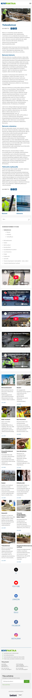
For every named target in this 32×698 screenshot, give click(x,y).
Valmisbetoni (7, 230)
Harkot (5, 242)
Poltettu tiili (6, 256)
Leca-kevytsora (7, 251)
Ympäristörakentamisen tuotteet (12, 263)
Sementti (6, 258)
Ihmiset (8, 232)
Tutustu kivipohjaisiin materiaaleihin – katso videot (16, 261)
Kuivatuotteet (7, 247)
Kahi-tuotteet (7, 245)
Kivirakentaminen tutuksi (10, 226)
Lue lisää (3, 402)
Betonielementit (8, 240)
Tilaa (26, 681)
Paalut (5, 254)
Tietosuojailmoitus (6, 684)
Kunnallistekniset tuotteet (10, 249)
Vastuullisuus (10, 236)
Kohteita (9, 234)
